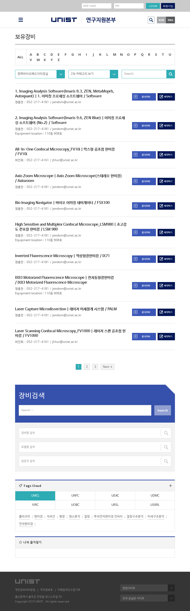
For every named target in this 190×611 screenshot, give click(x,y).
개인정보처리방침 (25, 590)
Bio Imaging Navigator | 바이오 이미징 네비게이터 (54, 203)
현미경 (38, 516)
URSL (115, 505)
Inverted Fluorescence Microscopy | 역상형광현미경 (57, 256)
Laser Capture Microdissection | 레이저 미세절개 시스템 (59, 309)
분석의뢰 (146, 96)
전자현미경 (26, 524)
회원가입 (168, 6)
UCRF (99, 20)
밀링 (87, 516)
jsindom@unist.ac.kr (66, 102)
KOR (161, 20)
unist (64, 20)
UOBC (75, 505)
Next (106, 367)
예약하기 (168, 96)
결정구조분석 (135, 516)
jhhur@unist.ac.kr (65, 160)
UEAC (115, 495)
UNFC (75, 495)
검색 (151, 20)
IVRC (35, 505)
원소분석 (74, 516)
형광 (62, 516)
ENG (170, 20)
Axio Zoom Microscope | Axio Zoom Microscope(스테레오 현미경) (68, 176)
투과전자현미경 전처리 (108, 516)
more (170, 485)
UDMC (155, 495)
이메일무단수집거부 (68, 590)
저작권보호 (46, 590)
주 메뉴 (21, 20)
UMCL (35, 495)
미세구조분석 (156, 516)
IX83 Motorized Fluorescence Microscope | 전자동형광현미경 (64, 278)
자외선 (51, 516)
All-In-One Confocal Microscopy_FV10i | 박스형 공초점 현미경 (65, 149)
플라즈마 (24, 516)
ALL (20, 57)
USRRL (155, 505)
